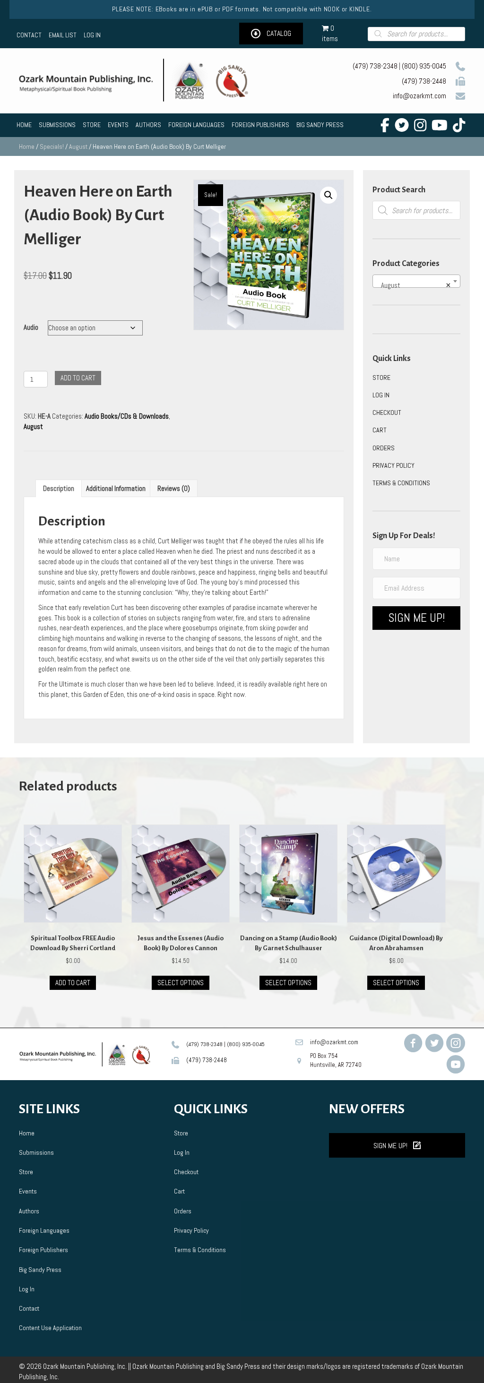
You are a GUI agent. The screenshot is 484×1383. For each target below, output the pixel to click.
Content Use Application (50, 1327)
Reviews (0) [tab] (173, 488)
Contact (29, 1308)
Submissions (36, 1152)
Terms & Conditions (401, 483)
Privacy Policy (393, 465)
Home (27, 146)
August (78, 146)
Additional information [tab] (116, 488)
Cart (379, 430)
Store (381, 377)
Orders (383, 448)
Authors (29, 1211)
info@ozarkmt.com (419, 95)
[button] (271, 34)
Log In (380, 395)
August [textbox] (413, 285)
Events (28, 1191)
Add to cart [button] (72, 982)
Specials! (52, 146)
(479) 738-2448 (424, 81)
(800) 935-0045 (424, 65)
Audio (31, 327)
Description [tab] (58, 488)
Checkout (386, 412)
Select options (180, 982)
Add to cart (77, 377)
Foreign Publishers (43, 1250)
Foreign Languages (44, 1230)
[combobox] (416, 281)
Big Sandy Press (40, 1269)
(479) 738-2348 (375, 65)
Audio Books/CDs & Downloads (127, 416)
